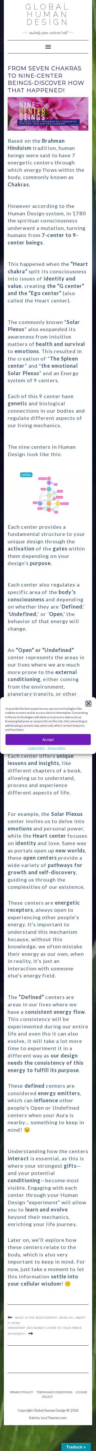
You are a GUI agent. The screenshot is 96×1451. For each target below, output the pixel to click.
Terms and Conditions (54, 1392)
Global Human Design (48, 14)
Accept (48, 739)
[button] (88, 703)
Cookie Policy (36, 747)
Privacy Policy (57, 747)
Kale (32, 1418)
